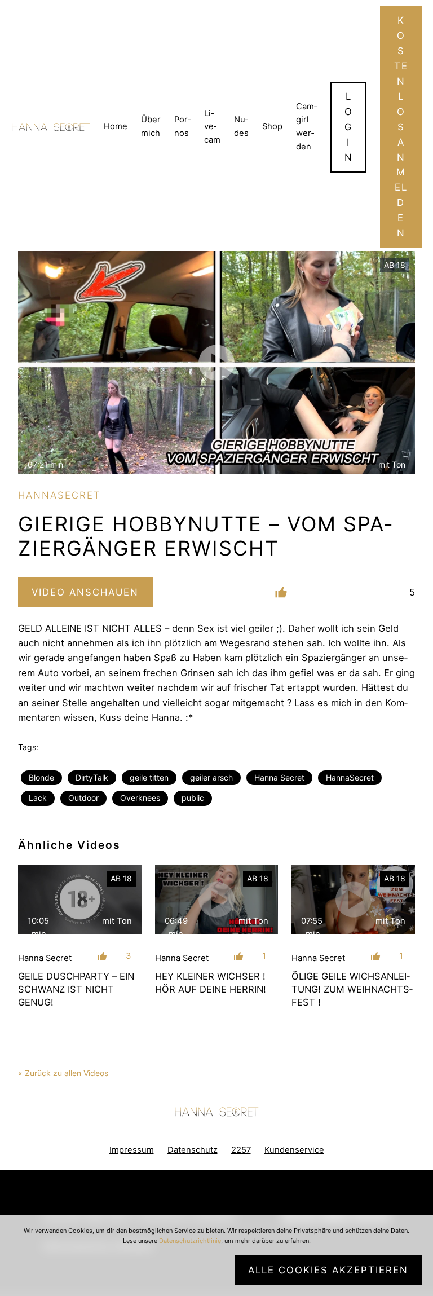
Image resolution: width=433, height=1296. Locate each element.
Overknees (140, 798)
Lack (38, 798)
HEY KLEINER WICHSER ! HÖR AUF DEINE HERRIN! (210, 983)
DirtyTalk (92, 777)
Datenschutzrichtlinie (190, 1241)
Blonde (41, 777)
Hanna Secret (279, 777)
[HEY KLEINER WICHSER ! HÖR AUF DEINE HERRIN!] (217, 899)
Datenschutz (192, 1150)
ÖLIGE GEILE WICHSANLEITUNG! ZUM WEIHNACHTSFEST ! (352, 989)
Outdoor (83, 798)
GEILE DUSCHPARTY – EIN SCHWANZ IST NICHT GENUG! (76, 989)
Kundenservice (294, 1150)
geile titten (149, 777)
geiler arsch (211, 777)
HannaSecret (350, 777)
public (193, 798)
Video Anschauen (85, 592)
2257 (241, 1150)
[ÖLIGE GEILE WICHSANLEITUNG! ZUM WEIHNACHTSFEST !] (353, 899)
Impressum (131, 1150)
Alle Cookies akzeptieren (328, 1270)
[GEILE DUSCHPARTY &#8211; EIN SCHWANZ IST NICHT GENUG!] (80, 899)
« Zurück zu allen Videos (63, 1073)
